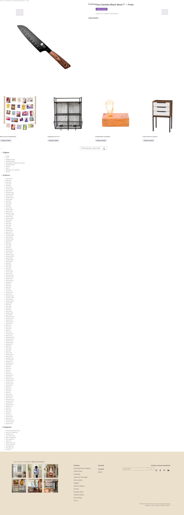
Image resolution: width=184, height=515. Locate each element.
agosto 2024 (9, 220)
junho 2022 (8, 265)
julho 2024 (8, 222)
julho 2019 (8, 325)
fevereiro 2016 (9, 396)
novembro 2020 (10, 298)
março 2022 (9, 270)
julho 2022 (8, 263)
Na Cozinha (8, 448)
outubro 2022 (9, 258)
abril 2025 (8, 206)
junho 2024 (8, 223)
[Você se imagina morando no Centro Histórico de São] (51, 486)
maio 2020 (8, 308)
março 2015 (9, 415)
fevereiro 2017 (9, 375)
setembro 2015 (10, 404)
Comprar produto (6, 140)
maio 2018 (8, 349)
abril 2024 (8, 227)
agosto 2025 (9, 199)
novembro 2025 (10, 194)
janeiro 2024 (9, 232)
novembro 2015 (10, 401)
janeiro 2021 (9, 294)
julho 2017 (8, 367)
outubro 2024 (9, 217)
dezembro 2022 (10, 254)
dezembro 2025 (10, 192)
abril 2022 (8, 268)
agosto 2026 (9, 179)
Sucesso (8, 172)
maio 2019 (8, 329)
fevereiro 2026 (9, 189)
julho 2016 (8, 387)
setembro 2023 (10, 239)
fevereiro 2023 (9, 251)
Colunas (8, 156)
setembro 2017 (10, 363)
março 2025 (9, 208)
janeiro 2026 (9, 191)
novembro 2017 (10, 360)
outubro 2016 (9, 382)
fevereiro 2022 (9, 272)
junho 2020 (8, 306)
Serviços (8, 166)
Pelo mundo (9, 439)
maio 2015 (8, 411)
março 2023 (9, 249)
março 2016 (9, 394)
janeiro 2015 (9, 418)
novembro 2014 (10, 422)
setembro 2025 (10, 198)
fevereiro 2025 (9, 210)
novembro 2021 (10, 277)
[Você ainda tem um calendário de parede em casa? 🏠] (19, 486)
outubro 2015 (9, 403)
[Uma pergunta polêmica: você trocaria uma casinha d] (35, 486)
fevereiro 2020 (9, 313)
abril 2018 (8, 351)
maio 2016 (8, 391)
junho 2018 (8, 348)
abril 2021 (8, 289)
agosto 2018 (9, 344)
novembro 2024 (10, 215)
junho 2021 (8, 285)
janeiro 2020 (9, 315)
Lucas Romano (155, 505)
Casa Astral (8, 446)
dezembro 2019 (10, 317)
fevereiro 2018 (9, 354)
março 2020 (9, 311)
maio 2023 (8, 246)
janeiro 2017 (9, 377)
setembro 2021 (10, 280)
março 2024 (9, 229)
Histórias (8, 434)
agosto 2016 (9, 386)
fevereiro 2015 (9, 417)
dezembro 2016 (10, 379)
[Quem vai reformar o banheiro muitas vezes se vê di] (19, 471)
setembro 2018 (10, 342)
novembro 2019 (10, 318)
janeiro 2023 (9, 253)
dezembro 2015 (10, 399)
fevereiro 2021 (9, 292)
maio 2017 (8, 370)
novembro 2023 (10, 235)
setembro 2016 (10, 384)
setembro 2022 (10, 260)
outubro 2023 (9, 237)
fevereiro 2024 (9, 230)
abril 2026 (8, 185)
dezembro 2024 (10, 213)
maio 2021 (8, 287)
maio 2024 (8, 225)
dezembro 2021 (10, 275)
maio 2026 (8, 184)
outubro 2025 (9, 196)
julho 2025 (8, 201)
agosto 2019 (9, 323)
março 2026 (9, 187)
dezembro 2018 (10, 337)
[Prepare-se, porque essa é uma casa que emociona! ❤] (51, 471)
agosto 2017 (9, 365)
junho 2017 (8, 368)
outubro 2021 (9, 279)
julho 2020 (8, 304)
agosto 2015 (9, 406)
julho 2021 (8, 284)
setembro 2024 (10, 218)
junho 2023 (8, 244)
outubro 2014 (9, 423)
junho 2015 (8, 410)
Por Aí (7, 450)
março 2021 (9, 291)
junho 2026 (8, 182)
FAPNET (168, 505)
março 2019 (9, 332)
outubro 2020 (9, 299)
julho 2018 (8, 346)
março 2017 (9, 373)
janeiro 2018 (9, 356)
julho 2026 (8, 180)
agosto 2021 (9, 282)
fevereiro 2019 (9, 334)
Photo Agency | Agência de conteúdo (15, 163)
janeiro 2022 (9, 273)
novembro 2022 (10, 256)
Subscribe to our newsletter (13, 170)
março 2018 (9, 353)
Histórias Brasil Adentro (11, 431)
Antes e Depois (10, 437)
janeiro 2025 (9, 211)
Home (7, 158)
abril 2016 (8, 392)
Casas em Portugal (10, 432)
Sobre (7, 168)
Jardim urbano (9, 443)
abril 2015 (8, 413)
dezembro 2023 (10, 234)
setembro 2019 (10, 322)
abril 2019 (8, 330)
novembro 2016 (10, 380)
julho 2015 (8, 408)
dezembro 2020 (10, 296)
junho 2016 (8, 389)
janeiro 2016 (9, 398)
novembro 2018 (10, 339)
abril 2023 (8, 248)
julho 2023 (8, 242)
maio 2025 (8, 204)
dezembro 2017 (10, 358)
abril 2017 (8, 372)
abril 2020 (8, 310)
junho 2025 (8, 203)
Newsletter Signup (10, 159)
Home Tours (9, 436)
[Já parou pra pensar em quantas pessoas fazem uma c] (35, 471)
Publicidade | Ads (10, 165)
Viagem (8, 441)
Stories (76, 489)
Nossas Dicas (9, 444)
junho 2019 (8, 327)
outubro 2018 (9, 341)
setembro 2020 (10, 301)
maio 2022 (8, 267)
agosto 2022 (9, 261)
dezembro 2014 (10, 420)
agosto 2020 (9, 303)
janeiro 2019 (9, 336)
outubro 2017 (9, 361)
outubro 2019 (9, 320)
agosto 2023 (9, 241)
